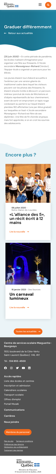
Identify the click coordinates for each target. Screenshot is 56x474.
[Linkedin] (29, 368)
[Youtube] (23, 368)
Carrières (9, 416)
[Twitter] (17, 368)
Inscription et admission (17, 385)
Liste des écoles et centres (19, 380)
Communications (14, 409)
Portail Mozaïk (11, 403)
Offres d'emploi (12, 399)
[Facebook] (5, 368)
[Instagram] (11, 368)
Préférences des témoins (14, 444)
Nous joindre (11, 422)
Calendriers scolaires (15, 390)
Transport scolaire (14, 394)
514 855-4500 (17, 361)
